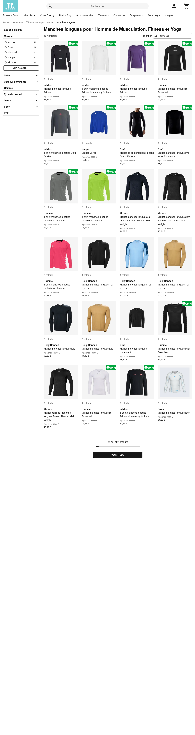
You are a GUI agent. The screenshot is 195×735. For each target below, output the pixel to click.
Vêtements (103, 15)
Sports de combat (84, 15)
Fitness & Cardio (11, 15)
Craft (122, 149)
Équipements (136, 15)
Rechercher (97, 6)
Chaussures (119, 15)
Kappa (85, 149)
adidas (47, 85)
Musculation (29, 15)
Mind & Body (65, 15)
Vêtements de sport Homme (39, 22)
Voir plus (117, 455)
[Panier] (186, 6)
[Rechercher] (50, 6)
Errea (161, 409)
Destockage (153, 15)
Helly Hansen (89, 281)
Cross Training (47, 15)
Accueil (6, 22)
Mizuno (124, 213)
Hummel (162, 85)
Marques (169, 15)
